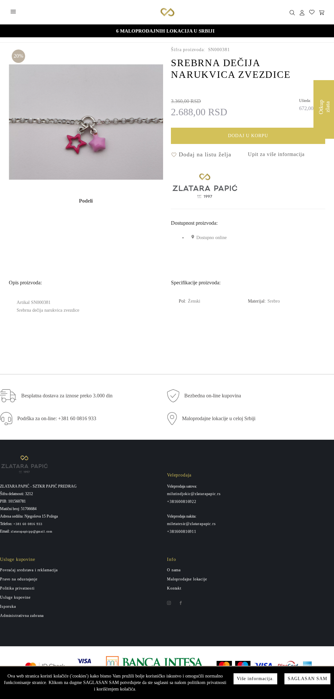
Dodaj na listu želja (204, 154)
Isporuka (8, 606)
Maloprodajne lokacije (187, 579)
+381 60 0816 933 (27, 524)
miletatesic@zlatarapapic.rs (191, 524)
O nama (174, 570)
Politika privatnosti (17, 588)
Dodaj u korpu (248, 135)
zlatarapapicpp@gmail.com (32, 531)
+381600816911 (181, 532)
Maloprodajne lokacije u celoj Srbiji (218, 418)
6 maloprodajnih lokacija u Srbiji (165, 31)
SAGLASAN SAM (307, 678)
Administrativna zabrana (22, 615)
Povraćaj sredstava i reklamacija (29, 570)
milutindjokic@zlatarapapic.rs (193, 494)
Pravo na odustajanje (19, 579)
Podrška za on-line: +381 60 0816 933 (56, 418)
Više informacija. (255, 678)
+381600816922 (181, 502)
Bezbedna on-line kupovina (212, 395)
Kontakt (174, 588)
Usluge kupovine (15, 597)
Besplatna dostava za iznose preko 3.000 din (67, 395)
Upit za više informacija (276, 154)
